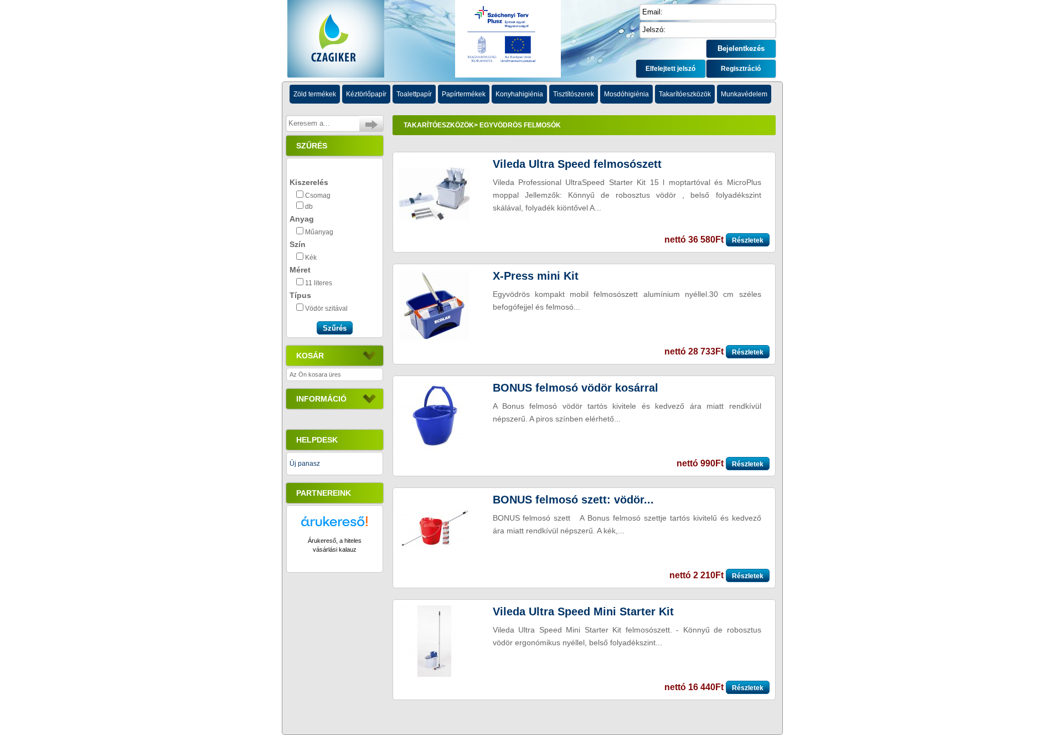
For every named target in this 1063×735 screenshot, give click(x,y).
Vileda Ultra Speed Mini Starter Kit (583, 611)
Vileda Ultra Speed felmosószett (577, 164)
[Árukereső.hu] (334, 526)
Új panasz (305, 463)
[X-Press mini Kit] (434, 339)
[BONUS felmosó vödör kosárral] (434, 451)
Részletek (747, 240)
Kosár (310, 355)
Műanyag (319, 232)
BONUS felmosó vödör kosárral (575, 388)
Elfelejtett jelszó (670, 69)
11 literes (318, 283)
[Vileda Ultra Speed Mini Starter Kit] (434, 675)
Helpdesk (317, 439)
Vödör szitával (326, 308)
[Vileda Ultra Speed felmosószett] (434, 227)
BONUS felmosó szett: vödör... (573, 500)
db (309, 206)
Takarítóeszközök (439, 125)
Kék (311, 257)
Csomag (318, 195)
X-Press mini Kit (536, 276)
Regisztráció (741, 69)
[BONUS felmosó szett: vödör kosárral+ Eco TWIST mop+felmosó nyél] (434, 563)
